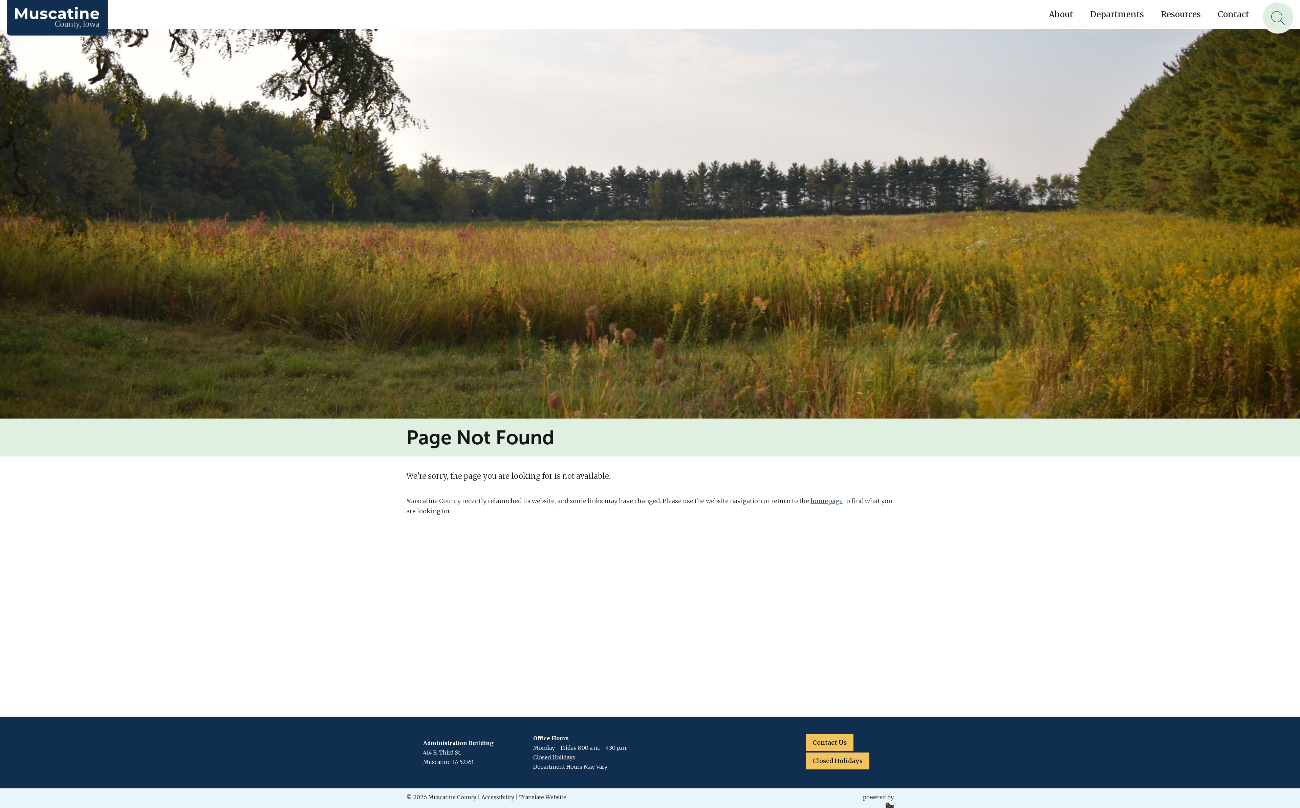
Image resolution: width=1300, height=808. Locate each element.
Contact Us (829, 742)
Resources (1181, 14)
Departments (1117, 14)
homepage (826, 501)
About (1061, 14)
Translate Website (542, 797)
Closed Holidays (554, 757)
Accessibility (497, 797)
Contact (1233, 14)
